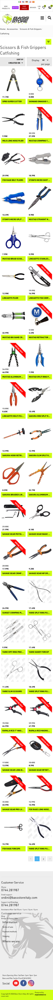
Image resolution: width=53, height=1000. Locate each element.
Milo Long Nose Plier (12, 141)
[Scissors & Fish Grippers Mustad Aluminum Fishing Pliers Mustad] (13, 355)
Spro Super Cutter (12, 101)
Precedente (30, 858)
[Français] (30, 2)
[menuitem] (26, 916)
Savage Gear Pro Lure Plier (13, 809)
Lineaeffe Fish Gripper (40, 298)
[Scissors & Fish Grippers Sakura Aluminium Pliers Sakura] (40, 473)
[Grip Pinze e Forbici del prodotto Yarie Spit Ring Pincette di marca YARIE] (13, 630)
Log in (39, 7)
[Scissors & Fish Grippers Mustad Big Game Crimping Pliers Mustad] (13, 316)
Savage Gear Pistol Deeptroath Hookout (13, 534)
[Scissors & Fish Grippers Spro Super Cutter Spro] (13, 80)
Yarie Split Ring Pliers (40, 849)
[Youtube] (16, 986)
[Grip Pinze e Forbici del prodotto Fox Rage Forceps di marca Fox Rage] (13, 827)
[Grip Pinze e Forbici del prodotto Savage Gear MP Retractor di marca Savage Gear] (40, 748)
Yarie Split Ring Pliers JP (40, 613)
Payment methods (9, 931)
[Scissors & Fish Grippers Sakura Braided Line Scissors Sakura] (13, 473)
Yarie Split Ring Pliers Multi (40, 691)
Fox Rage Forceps (11, 849)
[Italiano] (19, 2)
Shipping (5, 936)
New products (6, 7)
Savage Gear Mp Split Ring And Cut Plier (40, 573)
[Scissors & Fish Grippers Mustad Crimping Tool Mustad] (40, 119)
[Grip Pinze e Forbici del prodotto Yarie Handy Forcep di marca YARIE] (40, 630)
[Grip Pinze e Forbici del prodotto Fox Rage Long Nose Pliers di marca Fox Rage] (40, 788)
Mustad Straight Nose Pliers (40, 219)
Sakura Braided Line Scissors (13, 495)
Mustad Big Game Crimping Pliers (13, 337)
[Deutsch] (26, 2)
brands (33, 7)
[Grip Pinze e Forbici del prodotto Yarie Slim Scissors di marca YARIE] (13, 670)
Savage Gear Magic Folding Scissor (40, 534)
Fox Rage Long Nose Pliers (40, 809)
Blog (3, 916)
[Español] (33, 2)
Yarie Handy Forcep (39, 652)
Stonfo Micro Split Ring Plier (13, 219)
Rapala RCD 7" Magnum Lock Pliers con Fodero (13, 730)
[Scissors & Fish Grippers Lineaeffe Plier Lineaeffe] (13, 277)
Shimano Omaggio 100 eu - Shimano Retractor (40, 101)
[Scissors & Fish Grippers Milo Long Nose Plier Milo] (13, 119)
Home (3, 29)
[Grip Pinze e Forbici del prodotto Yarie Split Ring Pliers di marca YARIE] (40, 827)
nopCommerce (40, 994)
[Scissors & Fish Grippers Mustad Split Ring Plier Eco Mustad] (40, 355)
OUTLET (15, 7)
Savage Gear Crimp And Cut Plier (13, 573)
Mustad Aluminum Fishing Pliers (13, 377)
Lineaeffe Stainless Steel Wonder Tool (40, 259)
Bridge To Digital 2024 (9, 918)
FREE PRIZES (24, 7)
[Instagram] (31, 986)
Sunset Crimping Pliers (13, 613)
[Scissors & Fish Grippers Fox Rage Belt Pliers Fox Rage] (13, 158)
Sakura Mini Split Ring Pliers (40, 416)
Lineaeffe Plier (10, 298)
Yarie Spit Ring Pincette (13, 652)
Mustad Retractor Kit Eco (40, 337)
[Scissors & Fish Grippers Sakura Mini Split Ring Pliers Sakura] (40, 394)
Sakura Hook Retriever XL (13, 455)
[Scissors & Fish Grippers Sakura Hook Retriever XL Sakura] (13, 434)
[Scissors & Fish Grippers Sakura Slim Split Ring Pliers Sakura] (40, 434)
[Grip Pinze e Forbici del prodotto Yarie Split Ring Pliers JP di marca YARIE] (40, 591)
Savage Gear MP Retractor (40, 770)
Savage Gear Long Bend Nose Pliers (13, 770)
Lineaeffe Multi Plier (13, 416)
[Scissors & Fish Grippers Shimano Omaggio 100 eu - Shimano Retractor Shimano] (40, 80)
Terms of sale (7, 927)
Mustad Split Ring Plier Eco (40, 377)
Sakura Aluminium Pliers (40, 495)
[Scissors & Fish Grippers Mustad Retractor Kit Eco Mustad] (40, 316)
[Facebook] (23, 985)
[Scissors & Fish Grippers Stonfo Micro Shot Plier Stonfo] (40, 158)
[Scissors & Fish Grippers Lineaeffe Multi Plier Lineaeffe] (13, 394)
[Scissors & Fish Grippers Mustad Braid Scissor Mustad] (13, 237)
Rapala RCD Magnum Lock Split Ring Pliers (40, 730)
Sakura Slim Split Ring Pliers (40, 455)
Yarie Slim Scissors (12, 691)
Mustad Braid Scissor (13, 259)
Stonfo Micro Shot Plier (40, 180)
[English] (23, 2)
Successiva (49, 858)
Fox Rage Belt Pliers (12, 180)
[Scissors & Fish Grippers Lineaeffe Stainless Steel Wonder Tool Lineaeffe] (40, 237)
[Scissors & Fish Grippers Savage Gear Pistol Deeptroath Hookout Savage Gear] (13, 512)
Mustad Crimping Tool (40, 141)
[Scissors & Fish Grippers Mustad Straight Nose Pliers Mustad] (40, 198)
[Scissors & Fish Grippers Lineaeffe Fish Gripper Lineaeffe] (40, 277)
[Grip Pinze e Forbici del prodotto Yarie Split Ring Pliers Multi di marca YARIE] (40, 670)
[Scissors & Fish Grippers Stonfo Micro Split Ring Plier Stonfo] (13, 198)
